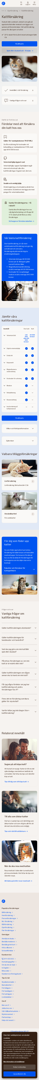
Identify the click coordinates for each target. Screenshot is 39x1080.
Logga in (27, 4)
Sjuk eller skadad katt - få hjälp (19, 51)
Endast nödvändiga (19, 1067)
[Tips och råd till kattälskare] (19, 801)
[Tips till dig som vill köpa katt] (19, 749)
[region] (19, 1055)
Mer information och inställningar (13, 1062)
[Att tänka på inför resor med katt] (19, 851)
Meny (34, 4)
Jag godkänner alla (19, 1074)
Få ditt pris (19, 44)
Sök (21, 4)
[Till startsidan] (3, 3)
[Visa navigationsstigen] (3, 10)
